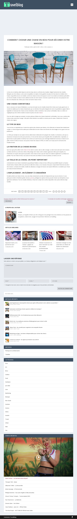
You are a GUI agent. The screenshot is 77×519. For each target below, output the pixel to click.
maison (41, 112)
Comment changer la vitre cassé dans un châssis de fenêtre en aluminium (63, 244)
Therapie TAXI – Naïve (11, 482)
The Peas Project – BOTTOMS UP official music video (19, 510)
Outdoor (7, 404)
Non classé (8, 400)
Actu (18, 322)
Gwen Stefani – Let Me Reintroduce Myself (16, 478)
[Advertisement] (38, 20)
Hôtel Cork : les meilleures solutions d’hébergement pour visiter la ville (28, 321)
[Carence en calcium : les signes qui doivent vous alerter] (7, 341)
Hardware (7, 382)
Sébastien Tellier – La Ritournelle (14, 485)
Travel (20, 322)
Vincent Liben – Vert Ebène (12, 503)
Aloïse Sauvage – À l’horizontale (13, 489)
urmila (31, 47)
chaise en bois (27, 150)
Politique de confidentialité (12, 350)
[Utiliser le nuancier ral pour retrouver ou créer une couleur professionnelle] (47, 235)
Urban (7, 423)
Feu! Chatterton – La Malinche (13, 500)
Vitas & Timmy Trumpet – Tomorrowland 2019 (17, 496)
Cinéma (7, 374)
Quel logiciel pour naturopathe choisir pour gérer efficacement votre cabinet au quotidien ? (34, 303)
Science (7, 408)
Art (6, 367)
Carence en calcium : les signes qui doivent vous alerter (24, 339)
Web (18, 316)
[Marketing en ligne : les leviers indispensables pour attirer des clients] (7, 334)
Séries (6, 411)
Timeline (7, 354)
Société (18, 304)
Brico (42, 47)
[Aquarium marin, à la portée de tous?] (13, 235)
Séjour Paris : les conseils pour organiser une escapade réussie (26, 327)
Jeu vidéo (7, 385)
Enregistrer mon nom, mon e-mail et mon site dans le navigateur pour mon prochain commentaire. (30, 285)
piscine (32, 178)
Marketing (19, 335)
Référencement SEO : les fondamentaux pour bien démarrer (26, 315)
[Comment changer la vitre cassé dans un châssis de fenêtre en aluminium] (64, 235)
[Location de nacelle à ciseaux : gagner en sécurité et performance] (30, 235)
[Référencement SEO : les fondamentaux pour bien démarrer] (7, 316)
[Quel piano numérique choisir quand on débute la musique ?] (7, 310)
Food (18, 341)
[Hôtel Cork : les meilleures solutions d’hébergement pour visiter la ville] (7, 322)
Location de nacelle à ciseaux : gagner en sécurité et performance (29, 244)
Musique (18, 310)
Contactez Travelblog (10, 517)
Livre (6, 389)
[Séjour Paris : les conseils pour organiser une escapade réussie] (7, 328)
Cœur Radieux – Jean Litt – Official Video (16, 507)
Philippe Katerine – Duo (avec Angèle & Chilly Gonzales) (19, 492)
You (6, 430)
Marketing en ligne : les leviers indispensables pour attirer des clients (28, 333)
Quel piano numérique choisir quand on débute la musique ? (26, 309)
